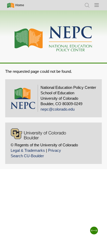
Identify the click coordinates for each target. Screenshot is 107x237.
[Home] (53, 39)
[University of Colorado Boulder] (38, 134)
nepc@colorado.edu (58, 109)
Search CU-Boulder (27, 156)
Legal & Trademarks (28, 150)
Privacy (54, 150)
